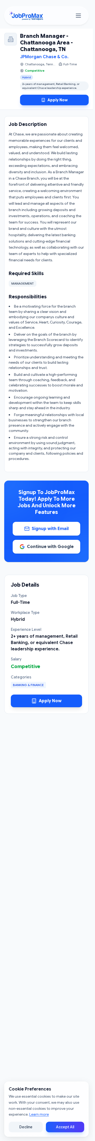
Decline (25, 1127)
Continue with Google (50, 546)
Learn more (39, 1114)
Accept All (65, 1127)
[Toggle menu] (78, 15)
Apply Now (58, 100)
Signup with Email (50, 528)
